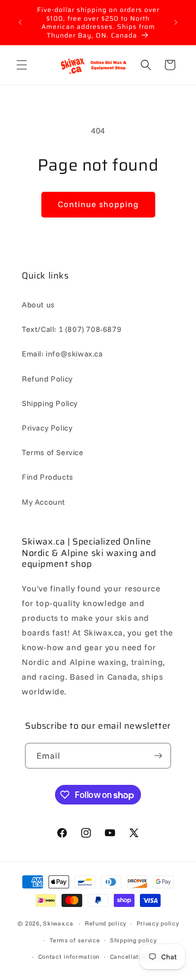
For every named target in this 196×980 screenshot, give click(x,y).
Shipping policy (133, 940)
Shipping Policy (50, 403)
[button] (22, 65)
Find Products (48, 477)
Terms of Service (53, 452)
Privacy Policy (47, 428)
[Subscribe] (158, 756)
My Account (43, 502)
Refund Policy (47, 379)
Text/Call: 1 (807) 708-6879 (71, 329)
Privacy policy (158, 923)
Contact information (69, 956)
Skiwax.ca (58, 923)
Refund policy (105, 923)
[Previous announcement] (20, 22)
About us (38, 305)
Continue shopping (98, 204)
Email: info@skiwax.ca (62, 354)
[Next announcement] (176, 22)
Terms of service (75, 940)
